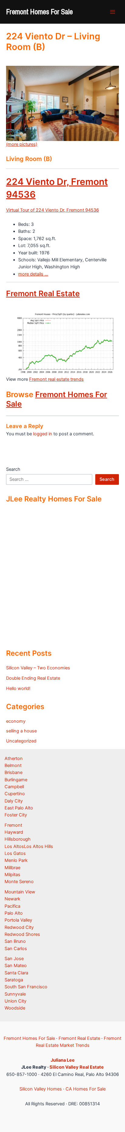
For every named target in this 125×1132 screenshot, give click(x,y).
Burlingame (16, 779)
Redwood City (19, 927)
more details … (33, 274)
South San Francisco (26, 987)
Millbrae (12, 867)
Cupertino (15, 793)
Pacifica (12, 906)
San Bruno (15, 941)
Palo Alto (14, 913)
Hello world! (18, 688)
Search (13, 469)
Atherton (14, 758)
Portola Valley (18, 920)
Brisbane (13, 772)
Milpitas (12, 874)
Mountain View (20, 892)
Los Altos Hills (38, 846)
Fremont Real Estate (43, 293)
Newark (12, 899)
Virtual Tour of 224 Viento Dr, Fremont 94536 (52, 210)
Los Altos (14, 846)
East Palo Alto (19, 808)
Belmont (13, 765)
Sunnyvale (15, 994)
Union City (15, 1001)
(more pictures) (21, 144)
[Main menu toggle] (112, 11)
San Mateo (16, 965)
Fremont (13, 825)
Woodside (15, 1008)
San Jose (14, 958)
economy (15, 721)
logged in (42, 434)
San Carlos (16, 948)
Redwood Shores (22, 934)
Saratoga (14, 980)
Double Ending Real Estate (33, 678)
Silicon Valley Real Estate (76, 1067)
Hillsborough (18, 839)
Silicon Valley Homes (40, 1089)
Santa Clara (16, 973)
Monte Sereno (19, 881)
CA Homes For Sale (86, 1089)
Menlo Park (16, 860)
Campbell (14, 786)
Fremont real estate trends (56, 379)
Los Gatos (15, 853)
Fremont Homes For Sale (39, 11)
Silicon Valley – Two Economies (38, 668)
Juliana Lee (63, 1060)
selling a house (21, 731)
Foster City (16, 815)
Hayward (14, 832)
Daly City (14, 801)
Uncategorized (21, 741)
